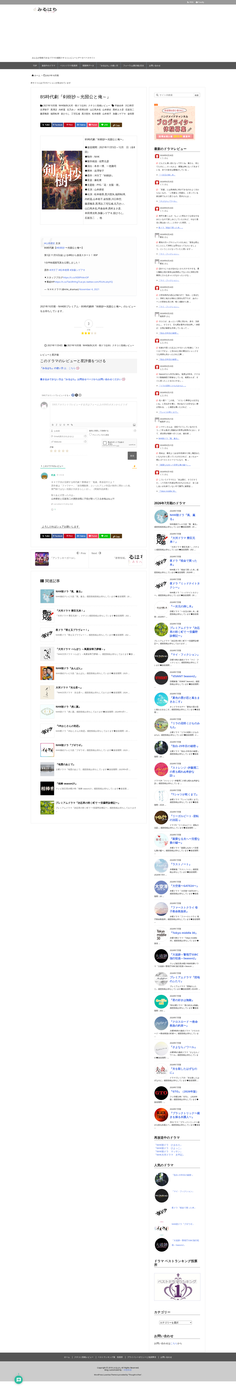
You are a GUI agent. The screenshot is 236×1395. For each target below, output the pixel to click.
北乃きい (71, 109)
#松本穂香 (63, 269)
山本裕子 (106, 113)
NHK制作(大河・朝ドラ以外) (73, 105)
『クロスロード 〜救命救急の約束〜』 (184, 1023)
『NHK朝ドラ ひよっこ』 (168, 1148)
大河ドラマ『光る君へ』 (69, 687)
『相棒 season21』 (67, 783)
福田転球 (55, 113)
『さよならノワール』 (168, 201)
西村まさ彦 (118, 109)
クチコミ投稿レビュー (99, 105)
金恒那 (131, 113)
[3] (59, 451)
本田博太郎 (82, 109)
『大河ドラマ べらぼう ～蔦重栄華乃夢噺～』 (81, 649)
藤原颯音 (44, 113)
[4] (63, 451)
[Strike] (64, 424)
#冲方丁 (53, 269)
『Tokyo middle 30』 (167, 491)
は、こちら (58, 368)
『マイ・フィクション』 (168, 254)
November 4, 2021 (89, 289)
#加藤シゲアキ (77, 269)
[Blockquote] (68, 424)
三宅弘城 (75, 113)
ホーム (37, 75)
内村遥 (62, 109)
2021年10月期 (52, 75)
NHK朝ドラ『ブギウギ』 (69, 745)
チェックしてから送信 (100, 435)
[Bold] (53, 424)
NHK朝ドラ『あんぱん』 (69, 668)
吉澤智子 (44, 109)
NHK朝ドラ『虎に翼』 (68, 706)
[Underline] (60, 424)
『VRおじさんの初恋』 (68, 725)
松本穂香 (96, 113)
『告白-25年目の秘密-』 (168, 333)
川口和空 (129, 105)
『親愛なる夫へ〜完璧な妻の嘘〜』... (174, 465)
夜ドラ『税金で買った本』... (170, 227)
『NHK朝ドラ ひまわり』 (168, 1144)
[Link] (72, 424)
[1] (51, 451)
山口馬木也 (95, 109)
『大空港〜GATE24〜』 (184, 886)
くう (162, 290)
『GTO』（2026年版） (184, 1091)
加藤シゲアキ (119, 113)
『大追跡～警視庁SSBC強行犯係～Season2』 (184, 956)
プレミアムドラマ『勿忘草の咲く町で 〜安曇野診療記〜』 (88, 802)
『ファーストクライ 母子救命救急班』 (184, 909)
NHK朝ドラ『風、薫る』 (69, 591)
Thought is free (135, 1375)
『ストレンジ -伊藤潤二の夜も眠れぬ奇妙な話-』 (184, 771)
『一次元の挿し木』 (167, 174)
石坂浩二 (129, 109)
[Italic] (56, 424)
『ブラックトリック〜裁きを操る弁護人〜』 (185, 1115)
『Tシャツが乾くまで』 (168, 412)
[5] (67, 451)
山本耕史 (106, 109)
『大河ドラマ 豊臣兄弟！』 (71, 610)
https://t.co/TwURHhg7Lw (68, 281)
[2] (55, 451)
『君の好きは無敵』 (182, 1000)
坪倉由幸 (119, 105)
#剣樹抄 (60, 247)
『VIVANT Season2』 (184, 676)
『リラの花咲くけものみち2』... (172, 385)
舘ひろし (65, 113)
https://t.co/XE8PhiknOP (76, 277)
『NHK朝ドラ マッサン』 (168, 1151)
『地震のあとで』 (65, 764)
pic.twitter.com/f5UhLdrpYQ (98, 281)
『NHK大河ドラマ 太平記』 (169, 1154)
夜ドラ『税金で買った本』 (184, 1207)
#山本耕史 (49, 243)
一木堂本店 (127, 1370)
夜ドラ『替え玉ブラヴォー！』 (73, 629)
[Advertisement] (118, 36)
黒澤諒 (54, 109)
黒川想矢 (86, 113)
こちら (173, 1343)
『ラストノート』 (181, 864)
